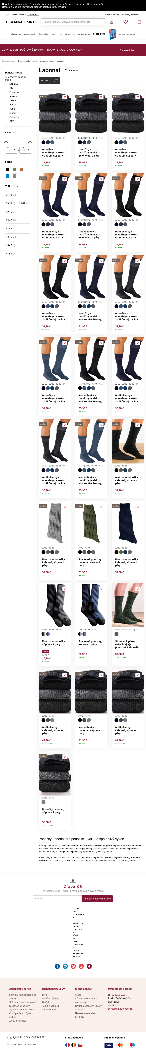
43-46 (11, 237)
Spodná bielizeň (29, 34)
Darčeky (46, 1002)
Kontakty (79, 1017)
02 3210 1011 (33, 15)
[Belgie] (74, 1044)
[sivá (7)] (14, 175)
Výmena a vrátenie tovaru (22, 1009)
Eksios (12, 100)
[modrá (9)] (7, 175)
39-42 (23, 203)
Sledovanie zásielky (19, 1006)
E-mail (38, 898)
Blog (44, 994)
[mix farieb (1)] (21, 169)
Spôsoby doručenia (131, 15)
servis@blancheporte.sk (120, 1008)
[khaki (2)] (14, 169)
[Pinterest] (73, 967)
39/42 (11, 220)
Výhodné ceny (70, 34)
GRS (11, 121)
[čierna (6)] (7, 169)
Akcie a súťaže (49, 1009)
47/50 (11, 253)
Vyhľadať (100, 22)
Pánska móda (43, 34)
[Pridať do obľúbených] (64, 97)
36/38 (10, 203)
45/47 (10, 245)
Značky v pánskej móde (43, 61)
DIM (11, 88)
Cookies (79, 1009)
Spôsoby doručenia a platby (23, 1002)
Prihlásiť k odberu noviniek (97, 898)
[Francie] (68, 1044)
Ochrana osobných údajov (88, 1006)
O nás (78, 994)
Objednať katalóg (111, 15)
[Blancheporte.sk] (21, 22)
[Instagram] (65, 967)
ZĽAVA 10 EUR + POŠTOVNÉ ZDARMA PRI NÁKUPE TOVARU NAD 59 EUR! (42, 49)
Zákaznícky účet (17, 1020)
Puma (12, 108)
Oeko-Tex (14, 117)
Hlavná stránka (8, 61)
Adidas (13, 104)
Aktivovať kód (127, 50)
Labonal (13, 84)
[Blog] (89, 967)
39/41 (10, 211)
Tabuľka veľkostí (50, 1006)
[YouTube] (81, 967)
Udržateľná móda (84, 34)
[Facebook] (57, 967)
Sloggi (12, 113)
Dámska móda (16, 34)
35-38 (11, 194)
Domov (53, 34)
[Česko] (81, 1044)
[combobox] (68, 22)
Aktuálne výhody (50, 998)
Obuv (60, 34)
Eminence (14, 92)
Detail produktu (67, 164)
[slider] (6, 142)
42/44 (10, 228)
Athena (13, 96)
